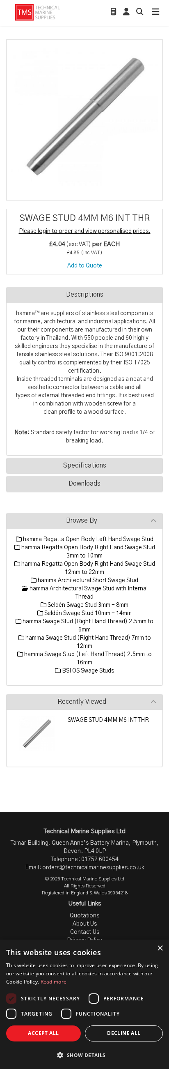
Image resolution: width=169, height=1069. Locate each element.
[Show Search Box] (139, 12)
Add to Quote (84, 266)
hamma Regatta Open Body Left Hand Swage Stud (87, 539)
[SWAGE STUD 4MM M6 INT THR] (84, 118)
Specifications (84, 465)
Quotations (84, 916)
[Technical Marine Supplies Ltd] (37, 12)
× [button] (160, 948)
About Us (85, 924)
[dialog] (84, 1004)
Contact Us (84, 932)
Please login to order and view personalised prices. (85, 231)
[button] (84, 1055)
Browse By (81, 520)
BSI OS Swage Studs (87, 671)
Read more (54, 981)
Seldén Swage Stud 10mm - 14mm (87, 613)
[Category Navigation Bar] (155, 13)
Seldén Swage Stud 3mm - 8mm (87, 605)
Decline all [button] (123, 1033)
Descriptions (84, 294)
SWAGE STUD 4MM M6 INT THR (108, 720)
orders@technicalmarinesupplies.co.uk (93, 868)
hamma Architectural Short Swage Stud (87, 580)
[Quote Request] (113, 12)
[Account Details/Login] (126, 12)
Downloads (84, 483)
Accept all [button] (43, 1033)
